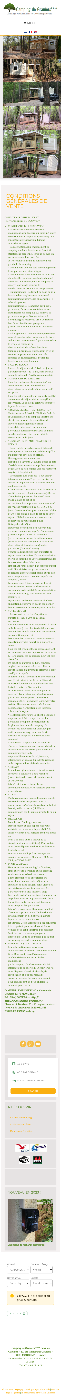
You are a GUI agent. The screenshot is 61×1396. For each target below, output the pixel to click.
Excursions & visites (21, 1131)
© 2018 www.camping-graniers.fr (16, 1389)
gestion (17, 1393)
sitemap (24, 1393)
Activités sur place (20, 1124)
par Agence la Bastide (40, 1389)
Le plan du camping (21, 1117)
